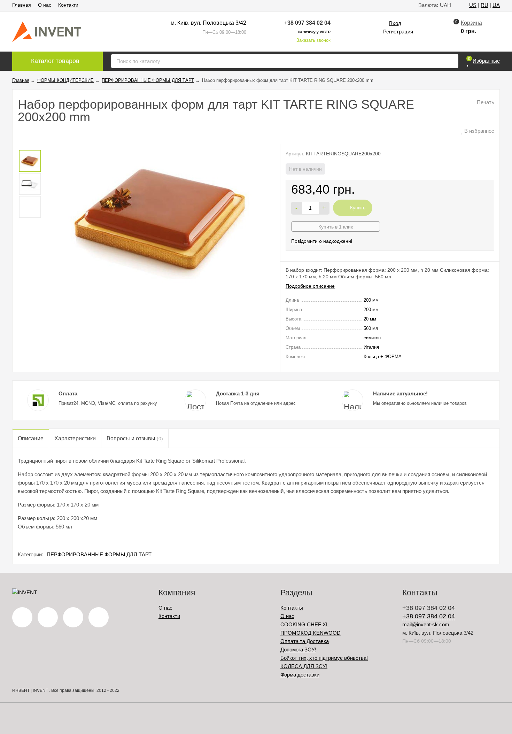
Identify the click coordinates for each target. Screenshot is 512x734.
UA (496, 5)
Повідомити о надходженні (321, 241)
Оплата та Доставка (304, 641)
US (472, 5)
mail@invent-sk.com (425, 624)
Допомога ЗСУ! (298, 649)
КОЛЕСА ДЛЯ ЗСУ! (303, 666)
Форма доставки (299, 675)
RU (484, 5)
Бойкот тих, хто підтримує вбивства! (324, 658)
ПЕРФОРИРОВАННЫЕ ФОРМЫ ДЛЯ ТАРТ (99, 554)
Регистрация (398, 31)
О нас (44, 5)
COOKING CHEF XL (304, 624)
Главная (21, 5)
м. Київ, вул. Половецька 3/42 (208, 23)
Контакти (68, 5)
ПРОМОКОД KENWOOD (310, 633)
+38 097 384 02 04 (307, 23)
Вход (395, 23)
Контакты (291, 608)
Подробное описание (310, 286)
